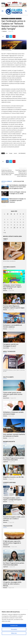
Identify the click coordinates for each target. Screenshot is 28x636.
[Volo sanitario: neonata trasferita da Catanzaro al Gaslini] (14, 426)
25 (7, 227)
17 (4, 225)
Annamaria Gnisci (6, 546)
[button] (2, 11)
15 (20, 222)
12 (11, 222)
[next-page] (5, 206)
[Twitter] (10, 36)
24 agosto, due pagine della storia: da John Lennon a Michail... (12, 584)
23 (23, 225)
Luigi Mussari (5, 461)
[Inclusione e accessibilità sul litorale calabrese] (14, 318)
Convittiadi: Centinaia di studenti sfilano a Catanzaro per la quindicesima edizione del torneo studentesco (21, 173)
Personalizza (14, 629)
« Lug (4, 232)
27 (14, 227)
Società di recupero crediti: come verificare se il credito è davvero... (14, 518)
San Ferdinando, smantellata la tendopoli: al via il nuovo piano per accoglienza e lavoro (17, 186)
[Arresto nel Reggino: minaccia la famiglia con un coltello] (5, 193)
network (15, 153)
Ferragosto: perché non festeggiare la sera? (10, 345)
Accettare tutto (14, 625)
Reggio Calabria (12, 18)
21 (17, 225)
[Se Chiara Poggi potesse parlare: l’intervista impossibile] (14, 450)
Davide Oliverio (6, 347)
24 (4, 227)
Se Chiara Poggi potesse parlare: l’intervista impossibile (13, 459)
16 (23, 222)
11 (7, 222)
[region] (14, 623)
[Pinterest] (14, 36)
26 (11, 227)
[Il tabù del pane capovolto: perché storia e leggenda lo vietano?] (14, 534)
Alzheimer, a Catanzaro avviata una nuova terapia (13, 413)
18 (7, 225)
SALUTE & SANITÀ (8, 377)
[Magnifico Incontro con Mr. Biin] (14, 470)
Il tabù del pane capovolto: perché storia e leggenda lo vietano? (12, 543)
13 (14, 222)
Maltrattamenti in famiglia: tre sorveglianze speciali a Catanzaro (17, 200)
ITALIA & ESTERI (7, 526)
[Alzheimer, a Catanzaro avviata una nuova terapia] (14, 405)
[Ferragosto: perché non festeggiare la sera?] (14, 337)
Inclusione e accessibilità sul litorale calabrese (12, 326)
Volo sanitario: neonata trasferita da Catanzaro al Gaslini (14, 435)
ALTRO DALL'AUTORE (18, 181)
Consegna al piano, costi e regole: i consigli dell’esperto (12, 499)
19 (11, 225)
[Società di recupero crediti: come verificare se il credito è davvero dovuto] (14, 509)
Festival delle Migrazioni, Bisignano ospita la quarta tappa (13, 307)
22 (20, 225)
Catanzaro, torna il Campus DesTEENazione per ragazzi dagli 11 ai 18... (12, 286)
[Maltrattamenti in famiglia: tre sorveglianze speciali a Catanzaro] (5, 200)
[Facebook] (7, 36)
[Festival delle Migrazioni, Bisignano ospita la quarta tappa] (14, 298)
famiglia (10, 153)
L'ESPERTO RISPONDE (9, 482)
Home (2, 16)
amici (7, 153)
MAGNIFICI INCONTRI (9, 441)
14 (17, 222)
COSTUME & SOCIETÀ (9, 267)
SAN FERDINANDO (22, 153)
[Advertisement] (14, 603)
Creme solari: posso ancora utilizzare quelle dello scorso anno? (12, 394)
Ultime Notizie (18, 18)
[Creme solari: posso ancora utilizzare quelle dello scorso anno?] (14, 385)
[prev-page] (2, 206)
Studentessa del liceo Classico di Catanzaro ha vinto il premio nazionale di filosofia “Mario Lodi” (7, 172)
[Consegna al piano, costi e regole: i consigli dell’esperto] (14, 490)
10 (4, 222)
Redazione (5, 31)
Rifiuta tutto (14, 633)
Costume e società (9, 16)
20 (14, 225)
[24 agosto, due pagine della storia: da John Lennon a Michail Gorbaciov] (14, 575)
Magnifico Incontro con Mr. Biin (13, 477)
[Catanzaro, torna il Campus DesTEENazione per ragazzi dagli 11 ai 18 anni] (14, 276)
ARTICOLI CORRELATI (6, 181)
